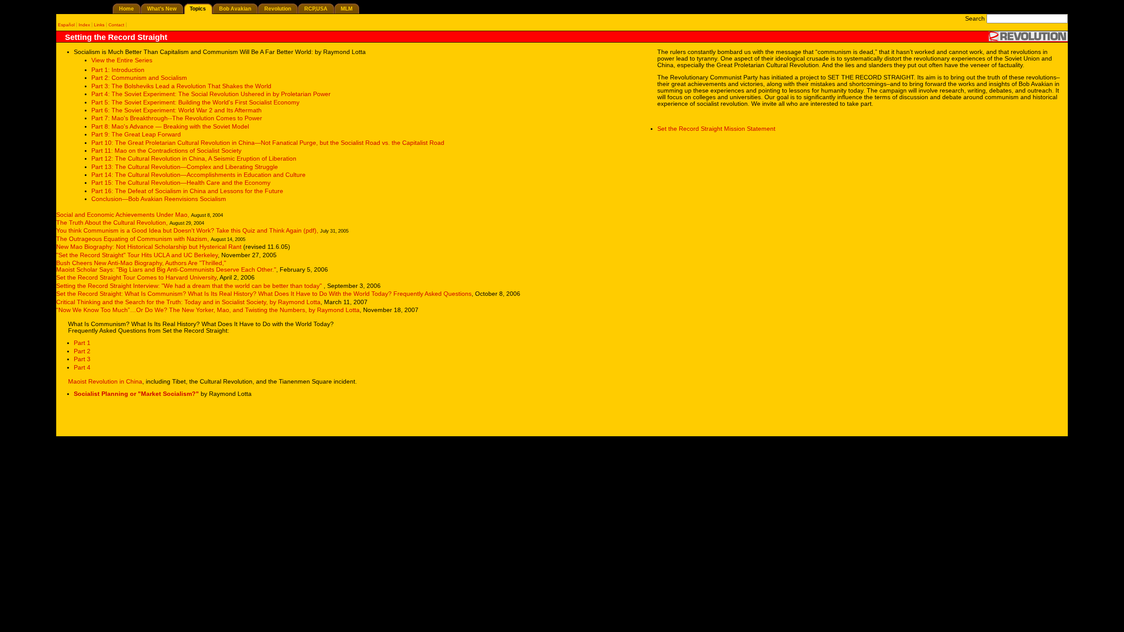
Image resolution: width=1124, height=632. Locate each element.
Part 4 (82, 367)
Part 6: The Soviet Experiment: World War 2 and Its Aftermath (176, 110)
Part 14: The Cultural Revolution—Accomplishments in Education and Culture (198, 175)
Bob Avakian (235, 9)
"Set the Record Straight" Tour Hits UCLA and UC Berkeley (137, 255)
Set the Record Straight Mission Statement (716, 129)
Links (99, 24)
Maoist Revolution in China (105, 381)
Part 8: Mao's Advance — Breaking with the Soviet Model (170, 126)
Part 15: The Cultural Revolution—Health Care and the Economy (180, 183)
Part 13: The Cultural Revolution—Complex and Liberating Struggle (184, 167)
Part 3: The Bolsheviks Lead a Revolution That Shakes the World (181, 86)
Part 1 (82, 343)
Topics (198, 9)
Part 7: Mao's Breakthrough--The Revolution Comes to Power (176, 118)
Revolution (277, 9)
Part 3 (82, 359)
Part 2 (82, 351)
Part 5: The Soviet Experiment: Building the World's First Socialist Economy (195, 102)
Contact (116, 24)
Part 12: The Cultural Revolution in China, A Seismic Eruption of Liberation (193, 158)
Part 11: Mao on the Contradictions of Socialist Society (166, 150)
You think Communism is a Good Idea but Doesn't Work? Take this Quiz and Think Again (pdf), (187, 230)
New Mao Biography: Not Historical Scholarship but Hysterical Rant (149, 247)
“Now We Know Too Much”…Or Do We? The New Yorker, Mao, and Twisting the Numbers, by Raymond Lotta (208, 310)
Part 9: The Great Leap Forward (136, 134)
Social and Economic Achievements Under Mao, (122, 215)
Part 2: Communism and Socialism (139, 78)
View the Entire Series (121, 60)
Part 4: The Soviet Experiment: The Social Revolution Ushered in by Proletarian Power (211, 94)
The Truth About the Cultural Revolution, (112, 222)
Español (66, 24)
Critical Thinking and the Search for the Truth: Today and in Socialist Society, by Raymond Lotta (188, 302)
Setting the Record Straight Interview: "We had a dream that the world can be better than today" (190, 286)
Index (84, 24)
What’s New (162, 9)
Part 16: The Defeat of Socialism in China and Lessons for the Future (187, 191)
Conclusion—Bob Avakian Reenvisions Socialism (158, 199)
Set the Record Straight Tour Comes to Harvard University (136, 277)
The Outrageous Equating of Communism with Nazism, (132, 239)
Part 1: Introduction (117, 70)
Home (126, 9)
